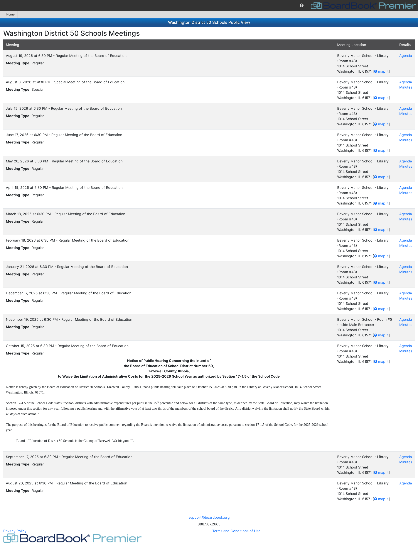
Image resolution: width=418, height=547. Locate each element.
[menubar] (209, 5)
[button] (301, 5)
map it (383, 71)
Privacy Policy (15, 531)
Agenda (405, 55)
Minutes (405, 87)
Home (10, 14)
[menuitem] (302, 5)
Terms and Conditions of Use (236, 531)
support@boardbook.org (209, 517)
